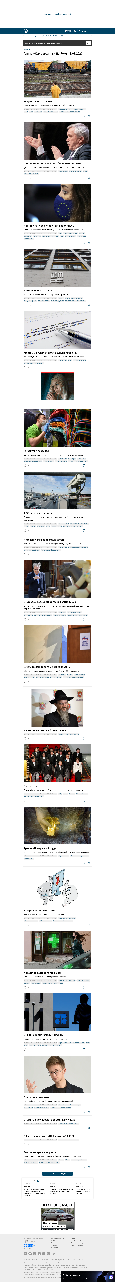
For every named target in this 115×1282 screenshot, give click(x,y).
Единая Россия (80, 675)
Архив (53, 1240)
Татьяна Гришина (80, 360)
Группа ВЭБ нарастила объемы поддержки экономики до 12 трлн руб (86, 1191)
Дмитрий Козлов (35, 1045)
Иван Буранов (57, 526)
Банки (68, 298)
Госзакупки (72, 459)
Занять (61, 298)
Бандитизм (74, 856)
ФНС (70, 360)
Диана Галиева (49, 461)
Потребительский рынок (67, 918)
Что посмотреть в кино (74, 36)
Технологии (82, 459)
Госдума (70, 675)
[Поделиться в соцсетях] (88, 116)
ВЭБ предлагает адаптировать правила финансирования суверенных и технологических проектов (35, 1192)
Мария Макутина (56, 677)
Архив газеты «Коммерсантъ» (70, 112)
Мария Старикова (60, 615)
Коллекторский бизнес (79, 1160)
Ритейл (33, 526)
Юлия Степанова (46, 921)
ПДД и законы (64, 524)
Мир (60, 233)
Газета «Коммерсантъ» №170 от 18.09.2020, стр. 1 (41, 109)
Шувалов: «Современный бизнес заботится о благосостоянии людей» (61, 1191)
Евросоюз (28, 236)
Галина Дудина (71, 236)
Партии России (29, 677)
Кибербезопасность (75, 612)
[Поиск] (85, 31)
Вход (81, 31)
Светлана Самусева (31, 1162)
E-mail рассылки (77, 1245)
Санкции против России (51, 236)
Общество (62, 612)
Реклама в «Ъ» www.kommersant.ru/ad (57, 14)
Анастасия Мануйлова (32, 550)
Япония (72, 794)
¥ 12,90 (48, 36)
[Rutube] (43, 1253)
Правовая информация (79, 1243)
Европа (82, 233)
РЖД (31, 112)
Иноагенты (37, 236)
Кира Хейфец (63, 171)
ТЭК (26, 1045)
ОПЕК (88, 1043)
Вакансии (54, 1248)
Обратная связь (77, 1240)
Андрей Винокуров (43, 677)
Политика (62, 675)
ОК (88, 43)
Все (38, 1181)
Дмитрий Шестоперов (42, 1108)
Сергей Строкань (82, 794)
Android (73, 1238)
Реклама (54, 1245)
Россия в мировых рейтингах (78, 547)
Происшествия (64, 856)
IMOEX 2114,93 (58, 36)
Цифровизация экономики (33, 461)
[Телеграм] (25, 1253)
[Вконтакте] (30, 1253)
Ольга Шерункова (58, 301)
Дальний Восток (77, 298)
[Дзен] (34, 1253)
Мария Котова (36, 983)
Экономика (63, 360)
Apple (79, 1105)
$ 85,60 (35, 36)
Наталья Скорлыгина (51, 112)
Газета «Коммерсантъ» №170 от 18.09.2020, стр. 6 (41, 1160)
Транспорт (38, 112)
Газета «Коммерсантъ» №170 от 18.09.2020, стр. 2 (41, 360)
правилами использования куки (55, 43)
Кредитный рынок (30, 301)
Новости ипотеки (44, 301)
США (62, 236)
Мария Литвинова (76, 171)
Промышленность (65, 109)
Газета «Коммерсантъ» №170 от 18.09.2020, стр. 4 (41, 794)
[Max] (48, 1253)
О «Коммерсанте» (57, 1238)
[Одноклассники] (39, 1253)
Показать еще (57, 1173)
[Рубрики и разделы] (89, 31)
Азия (65, 794)
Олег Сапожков (61, 461)
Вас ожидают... (73, 1275)
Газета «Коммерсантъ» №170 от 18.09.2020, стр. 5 (41, 918)
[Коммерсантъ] (26, 31)
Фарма (27, 983)
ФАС (48, 526)
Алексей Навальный (70, 233)
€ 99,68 (42, 36)
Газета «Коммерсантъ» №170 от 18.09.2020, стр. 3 (41, 612)
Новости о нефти (79, 1043)
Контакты (54, 1243)
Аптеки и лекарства (84, 980)
